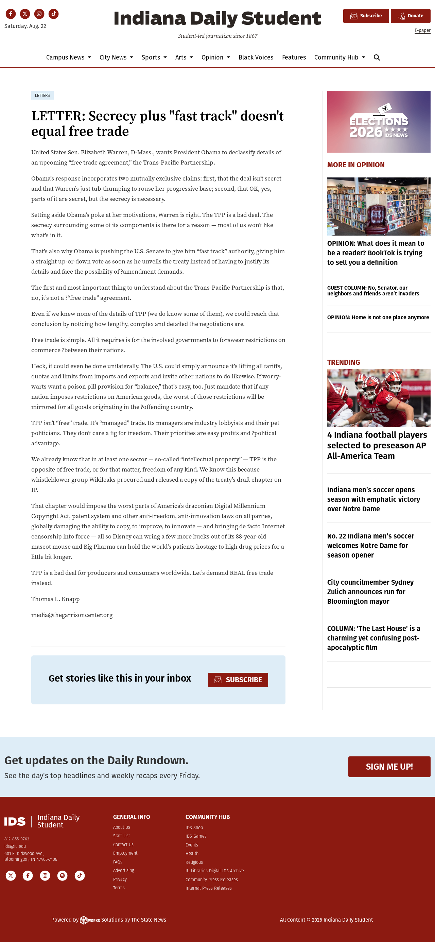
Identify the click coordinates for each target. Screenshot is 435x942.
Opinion (370, 164)
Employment (125, 853)
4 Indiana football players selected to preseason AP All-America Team (377, 445)
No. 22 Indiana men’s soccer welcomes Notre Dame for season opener (370, 545)
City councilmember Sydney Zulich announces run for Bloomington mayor (370, 591)
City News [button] (114, 57)
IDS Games (196, 836)
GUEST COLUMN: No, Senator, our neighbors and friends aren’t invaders (373, 291)
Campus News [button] (66, 57)
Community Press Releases (212, 880)
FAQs (117, 862)
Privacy (120, 879)
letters (42, 95)
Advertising (123, 871)
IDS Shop (194, 828)
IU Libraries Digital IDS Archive (215, 871)
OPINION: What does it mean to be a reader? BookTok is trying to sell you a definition (375, 253)
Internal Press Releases (209, 888)
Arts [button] (181, 57)
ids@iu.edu (15, 846)
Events (192, 845)
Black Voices (256, 57)
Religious (194, 862)
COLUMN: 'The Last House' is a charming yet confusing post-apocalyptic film (373, 638)
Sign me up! (389, 766)
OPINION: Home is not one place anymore (378, 317)
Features (294, 57)
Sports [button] (152, 57)
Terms (119, 888)
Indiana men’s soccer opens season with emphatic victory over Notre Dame (373, 499)
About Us (121, 827)
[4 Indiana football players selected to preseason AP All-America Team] (379, 398)
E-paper (423, 30)
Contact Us (123, 845)
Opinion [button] (213, 57)
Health (192, 854)
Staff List (121, 836)
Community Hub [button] (337, 57)
